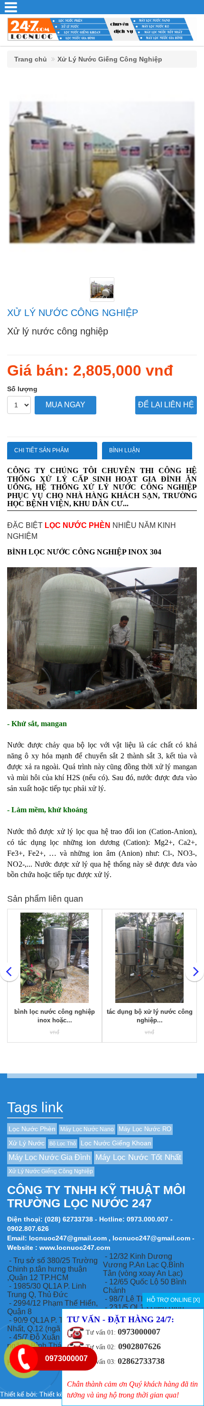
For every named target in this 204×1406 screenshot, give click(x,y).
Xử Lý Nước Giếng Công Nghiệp (109, 59)
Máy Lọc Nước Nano (87, 1129)
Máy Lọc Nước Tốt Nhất (138, 1157)
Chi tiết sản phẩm (41, 450)
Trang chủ (30, 59)
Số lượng (22, 389)
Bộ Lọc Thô (62, 1143)
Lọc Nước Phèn (32, 1129)
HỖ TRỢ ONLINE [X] (173, 1300)
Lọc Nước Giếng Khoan (116, 1143)
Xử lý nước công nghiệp (72, 313)
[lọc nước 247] (102, 28)
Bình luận (124, 450)
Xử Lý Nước (27, 1143)
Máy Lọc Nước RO (145, 1129)
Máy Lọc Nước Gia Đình (50, 1157)
